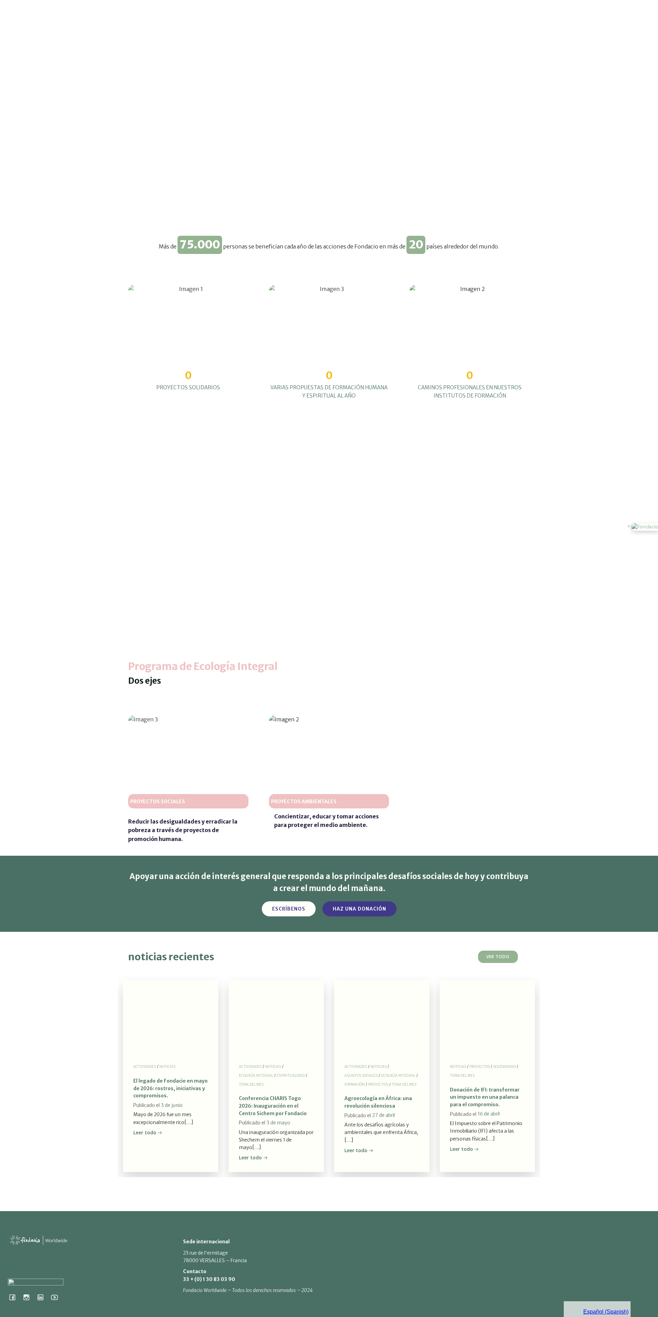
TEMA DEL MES (251, 1084)
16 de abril (489, 1114)
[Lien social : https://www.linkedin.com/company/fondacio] (43, 1297)
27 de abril (383, 1115)
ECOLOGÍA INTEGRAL (256, 1075)
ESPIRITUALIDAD (291, 1075)
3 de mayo (278, 1123)
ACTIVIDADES (144, 1066)
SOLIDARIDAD (504, 1066)
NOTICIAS (167, 1066)
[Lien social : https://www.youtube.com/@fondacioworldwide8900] (57, 1297)
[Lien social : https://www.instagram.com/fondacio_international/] (29, 1297)
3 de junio (172, 1105)
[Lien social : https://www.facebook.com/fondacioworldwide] (15, 1297)
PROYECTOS (378, 1084)
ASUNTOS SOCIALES (361, 1075)
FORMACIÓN (354, 1084)
